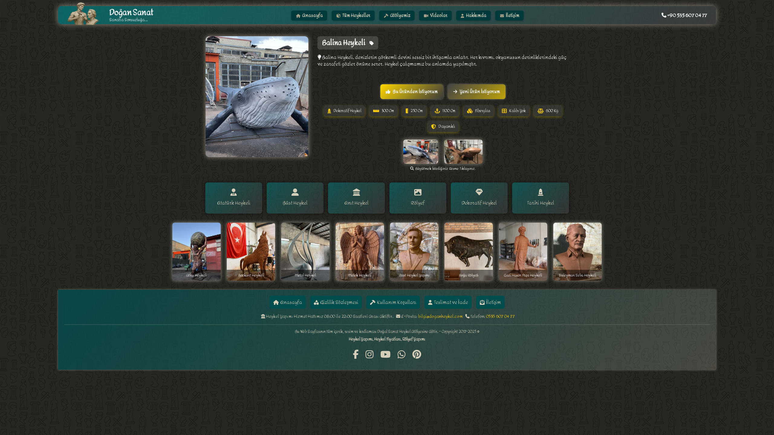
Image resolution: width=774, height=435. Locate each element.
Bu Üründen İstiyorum (415, 91)
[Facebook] (356, 355)
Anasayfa (312, 15)
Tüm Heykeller (355, 15)
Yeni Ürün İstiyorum (480, 91)
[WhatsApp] (401, 355)
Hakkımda (475, 15)
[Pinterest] (416, 355)
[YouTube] (385, 355)
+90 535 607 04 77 (686, 15)
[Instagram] (369, 355)
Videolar (438, 15)
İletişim (512, 15)
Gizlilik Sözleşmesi (339, 302)
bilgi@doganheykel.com (440, 316)
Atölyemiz (399, 15)
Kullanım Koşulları (396, 302)
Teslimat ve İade (451, 302)
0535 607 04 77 (500, 316)
